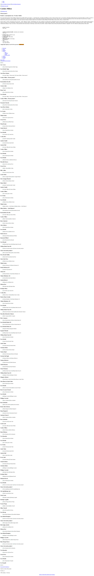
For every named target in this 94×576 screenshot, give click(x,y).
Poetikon (4, 50)
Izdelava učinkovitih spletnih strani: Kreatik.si (47, 574)
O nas (4, 49)
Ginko (6, 54)
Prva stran (4, 48)
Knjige (4, 51)
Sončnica (6, 53)
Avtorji (4, 56)
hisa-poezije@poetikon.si (4, 566)
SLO (3, 1)
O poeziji (4, 57)
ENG (3, 2)
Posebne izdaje (7, 55)
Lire (5, 52)
